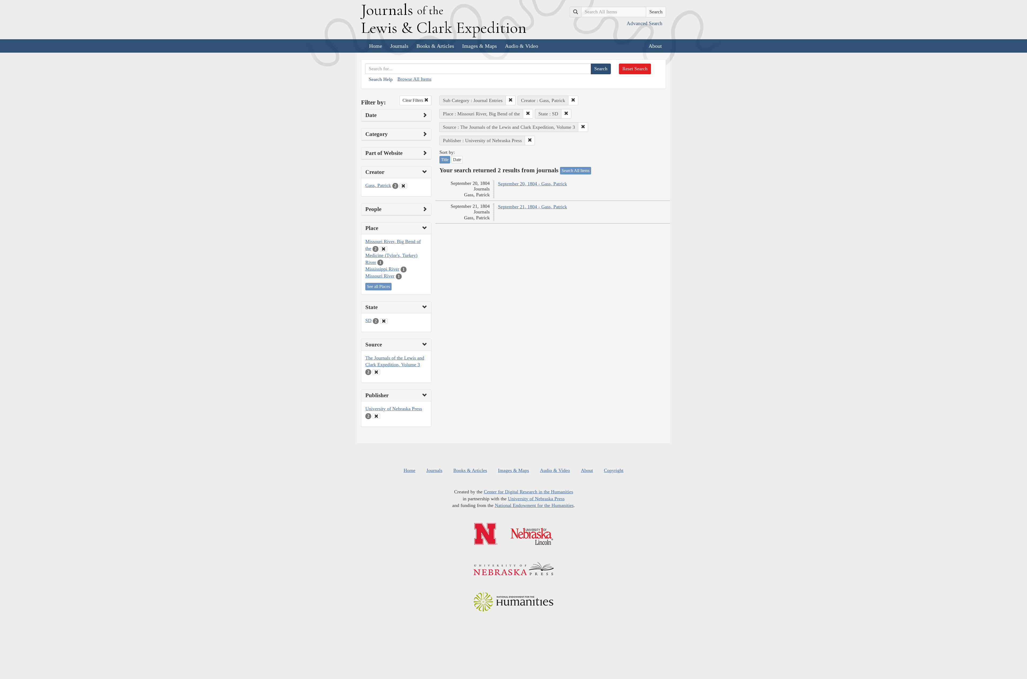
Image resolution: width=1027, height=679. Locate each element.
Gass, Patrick (378, 185)
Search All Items (575, 170)
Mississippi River (382, 269)
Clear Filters (413, 100)
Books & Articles (435, 46)
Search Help (381, 79)
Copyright (613, 470)
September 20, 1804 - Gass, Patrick (532, 183)
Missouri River (379, 276)
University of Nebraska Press (393, 408)
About (655, 46)
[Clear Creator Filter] (403, 186)
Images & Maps (479, 46)
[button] (510, 100)
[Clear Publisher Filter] (376, 416)
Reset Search (634, 68)
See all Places (378, 286)
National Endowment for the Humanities (534, 505)
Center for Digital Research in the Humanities (528, 491)
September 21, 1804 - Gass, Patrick (532, 206)
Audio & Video (521, 46)
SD (368, 320)
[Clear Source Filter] (376, 372)
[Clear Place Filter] (383, 249)
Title (445, 159)
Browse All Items (414, 79)
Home (375, 46)
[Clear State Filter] (384, 321)
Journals (399, 46)
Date (457, 159)
